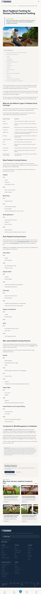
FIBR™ (2, 548)
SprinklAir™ (3, 567)
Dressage (29, 547)
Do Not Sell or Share (35, 584)
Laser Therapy (4, 576)
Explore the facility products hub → (11, 474)
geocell (21, 438)
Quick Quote (17, 567)
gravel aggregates (15, 243)
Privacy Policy (11, 583)
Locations (16, 571)
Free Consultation (18, 569)
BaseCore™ (3, 571)
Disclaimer (26, 582)
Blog (6, 5)
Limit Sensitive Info (38, 583)
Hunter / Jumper (30, 548)
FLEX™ (3, 550)
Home (3, 5)
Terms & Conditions (18, 583)
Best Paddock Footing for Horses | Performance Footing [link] (28, 5)
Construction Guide (18, 550)
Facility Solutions (4, 574)
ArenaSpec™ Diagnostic (5, 557)
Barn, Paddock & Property (12, 5)
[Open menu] (38, 1)
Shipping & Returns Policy (22, 584)
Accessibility (31, 582)
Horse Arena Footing (5, 547)
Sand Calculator (17, 552)
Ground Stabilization (5, 573)
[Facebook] (2, 541)
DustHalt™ (3, 569)
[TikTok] (6, 541)
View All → (29, 559)
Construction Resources (6, 564)
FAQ (15, 554)
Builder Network (17, 573)
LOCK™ (3, 552)
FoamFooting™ (4, 554)
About (16, 564)
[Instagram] (3, 541)
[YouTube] (5, 541)
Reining (29, 554)
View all (36, 483)
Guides (16, 548)
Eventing (29, 550)
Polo (28, 557)
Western (29, 552)
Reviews (16, 557)
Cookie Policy (14, 583)
